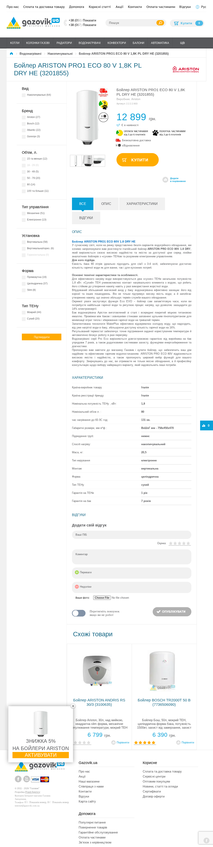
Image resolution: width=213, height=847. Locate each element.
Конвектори (117, 43)
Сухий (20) (33, 318)
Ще (182, 43)
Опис (106, 204)
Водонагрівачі (90, 43)
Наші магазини (89, 781)
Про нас (13, 7)
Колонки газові (38, 43)
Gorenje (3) (33, 136)
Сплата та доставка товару (44, 7)
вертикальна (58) (37, 241)
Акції (119, 7)
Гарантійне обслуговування (98, 832)
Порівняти (123, 742)
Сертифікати (152, 791)
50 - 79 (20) (33, 178)
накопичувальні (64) (39, 94)
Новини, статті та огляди (160, 786)
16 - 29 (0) (33, 165)
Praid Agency (32, 792)
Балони (138, 43)
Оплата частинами (160, 7)
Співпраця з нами (91, 786)
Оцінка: (161, 543)
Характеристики (142, 204)
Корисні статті (100, 7)
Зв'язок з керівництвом (95, 842)
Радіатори (64, 43)
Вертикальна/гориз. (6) (40, 248)
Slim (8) (31, 290)
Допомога (76, 7)
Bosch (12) (33, 123)
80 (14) (31, 184)
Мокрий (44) (34, 312)
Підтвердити (42, 337)
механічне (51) (36, 213)
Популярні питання (92, 822)
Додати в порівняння (178, 179)
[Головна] (12, 53)
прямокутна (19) (37, 277)
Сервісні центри (154, 776)
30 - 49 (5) (33, 171)
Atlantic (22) (34, 130)
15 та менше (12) (37, 158)
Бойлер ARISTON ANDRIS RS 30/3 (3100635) (164, 702)
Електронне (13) (36, 219)
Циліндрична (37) (37, 283)
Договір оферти (154, 796)
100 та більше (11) (38, 190)
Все (82, 204)
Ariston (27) (33, 117)
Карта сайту (87, 801)
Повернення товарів (93, 827)
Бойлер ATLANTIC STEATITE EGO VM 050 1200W (99, 702)
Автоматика (160, 43)
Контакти (135, 7)
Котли (14, 43)
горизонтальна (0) (38, 254)
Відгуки (185, 7)
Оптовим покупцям (156, 781)
